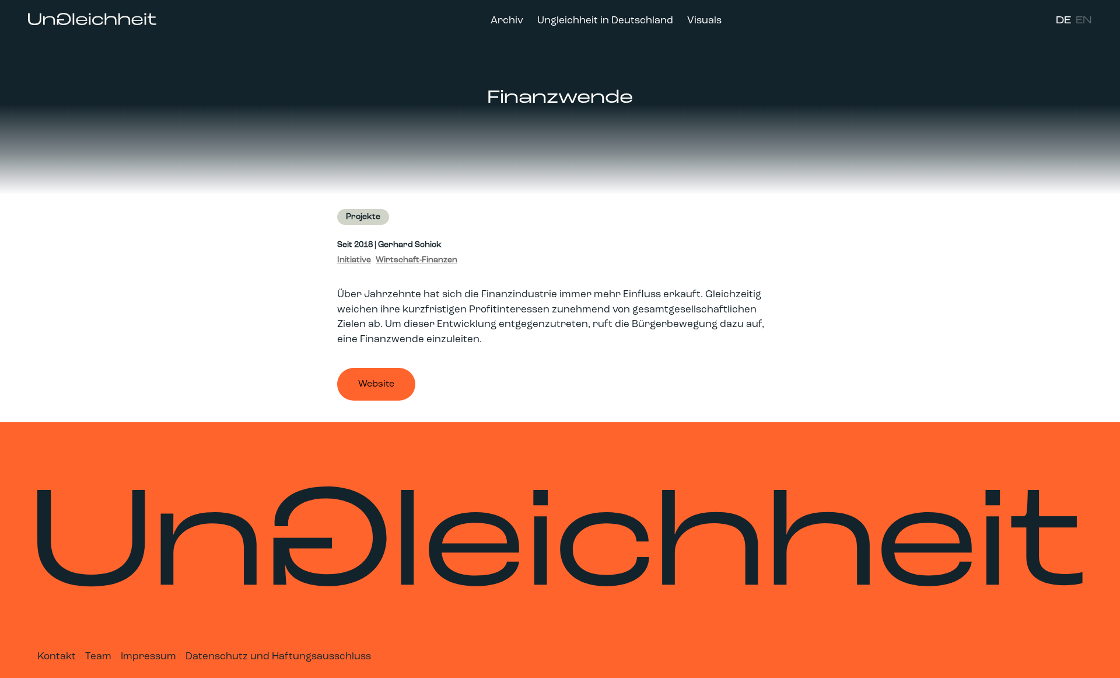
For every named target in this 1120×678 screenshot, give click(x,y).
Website (376, 384)
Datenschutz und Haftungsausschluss (278, 657)
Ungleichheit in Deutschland (605, 21)
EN (1084, 21)
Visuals (704, 21)
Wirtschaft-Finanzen (416, 260)
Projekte (363, 217)
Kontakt (56, 657)
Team (98, 657)
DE (1063, 21)
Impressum (148, 657)
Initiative (354, 260)
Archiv (507, 21)
